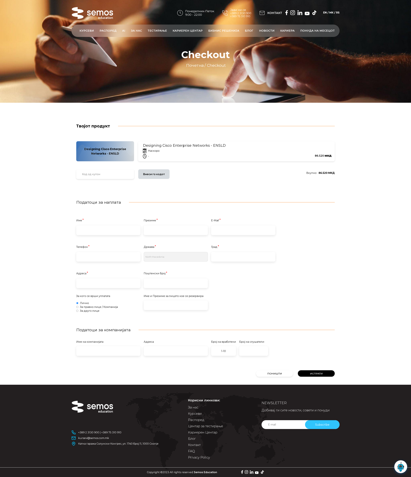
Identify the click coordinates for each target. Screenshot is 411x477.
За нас (136, 30)
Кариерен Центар (202, 432)
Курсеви (86, 30)
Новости (267, 30)
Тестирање (157, 30)
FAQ (191, 451)
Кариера (287, 30)
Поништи (274, 373)
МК (331, 12)
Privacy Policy (199, 457)
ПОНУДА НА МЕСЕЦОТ (317, 30)
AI (123, 30)
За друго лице (89, 310)
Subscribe (322, 424)
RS (338, 12)
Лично (84, 303)
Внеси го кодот (154, 174)
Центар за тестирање (205, 426)
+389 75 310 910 (240, 16)
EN (325, 12)
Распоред (108, 30)
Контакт (194, 445)
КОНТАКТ (274, 13)
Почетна (195, 65)
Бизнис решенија (223, 30)
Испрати (316, 373)
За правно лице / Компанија (99, 306)
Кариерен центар (188, 30)
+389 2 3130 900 (240, 13)
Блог (249, 30)
